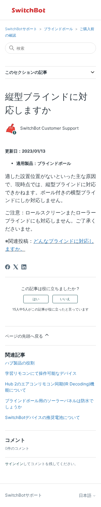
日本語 (86, 495)
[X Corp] (15, 266)
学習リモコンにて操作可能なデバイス (41, 373)
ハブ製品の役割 (20, 363)
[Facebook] (7, 266)
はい (36, 299)
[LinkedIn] (23, 266)
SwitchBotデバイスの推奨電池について (42, 417)
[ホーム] (29, 10)
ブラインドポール (58, 29)
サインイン (14, 463)
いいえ (65, 299)
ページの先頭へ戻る (24, 336)
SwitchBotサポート (21, 29)
